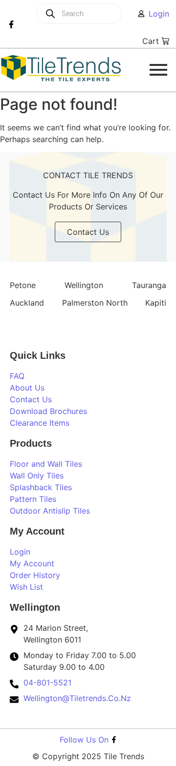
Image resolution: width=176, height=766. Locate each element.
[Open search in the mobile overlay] (91, 13)
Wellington (84, 285)
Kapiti (155, 303)
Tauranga (149, 285)
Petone (23, 285)
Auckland (27, 303)
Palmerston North (95, 303)
